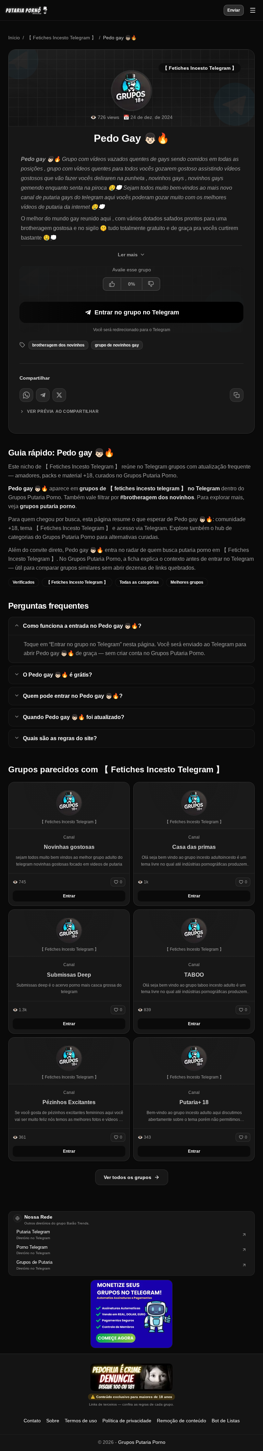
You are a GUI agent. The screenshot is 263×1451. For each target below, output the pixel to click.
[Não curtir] (151, 284)
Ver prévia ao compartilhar (63, 411)
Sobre (52, 1420)
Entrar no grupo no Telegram (137, 312)
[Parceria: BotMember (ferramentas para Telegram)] (131, 1314)
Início (14, 37)
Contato (32, 1420)
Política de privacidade (126, 1420)
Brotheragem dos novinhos (58, 345)
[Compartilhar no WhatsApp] (26, 395)
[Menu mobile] (253, 10)
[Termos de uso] (131, 1377)
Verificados (24, 582)
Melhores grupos (187, 582)
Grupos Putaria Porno (141, 1442)
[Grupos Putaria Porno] (29, 10)
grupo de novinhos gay (117, 345)
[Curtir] (112, 284)
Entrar (69, 896)
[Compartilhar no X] (59, 395)
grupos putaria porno (47, 506)
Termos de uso (81, 1420)
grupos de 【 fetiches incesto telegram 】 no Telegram (149, 488)
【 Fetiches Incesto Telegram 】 (61, 37)
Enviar (233, 10)
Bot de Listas (226, 1420)
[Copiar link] (236, 395)
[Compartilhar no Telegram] (43, 395)
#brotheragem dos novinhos (157, 497)
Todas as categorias (139, 582)
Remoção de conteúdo (181, 1420)
